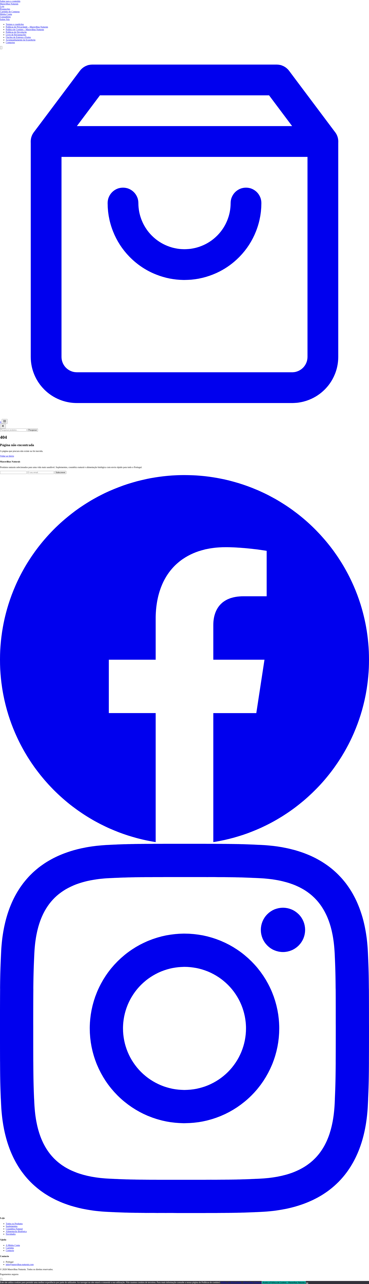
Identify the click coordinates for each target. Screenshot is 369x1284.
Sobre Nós (5, 19)
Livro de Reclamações (16, 34)
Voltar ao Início (7, 456)
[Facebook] (184, 842)
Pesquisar (32, 430)
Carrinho (10, 1248)
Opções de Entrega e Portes (18, 37)
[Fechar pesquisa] (3, 426)
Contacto (10, 1250)
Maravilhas (9, 4)
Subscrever (60, 472)
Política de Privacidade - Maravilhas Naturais (241, 1282)
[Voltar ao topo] (1, 1279)
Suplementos (11, 1226)
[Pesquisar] (1, 47)
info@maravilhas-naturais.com (20, 1264)
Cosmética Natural (14, 1229)
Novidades (11, 1234)
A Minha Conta (13, 1245)
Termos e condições (15, 24)
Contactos (10, 42)
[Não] (307, 1283)
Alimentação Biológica (16, 1231)
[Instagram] (184, 1212)
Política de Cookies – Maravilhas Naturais (25, 29)
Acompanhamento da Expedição (20, 40)
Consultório (5, 17)
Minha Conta (6, 14)
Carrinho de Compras (10, 11)
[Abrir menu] (4, 421)
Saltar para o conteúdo (10, 1)
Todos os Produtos (14, 1223)
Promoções (5, 9)
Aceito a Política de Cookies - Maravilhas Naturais (284, 1282)
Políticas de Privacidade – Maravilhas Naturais (27, 27)
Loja (2, 6)
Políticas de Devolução (16, 32)
